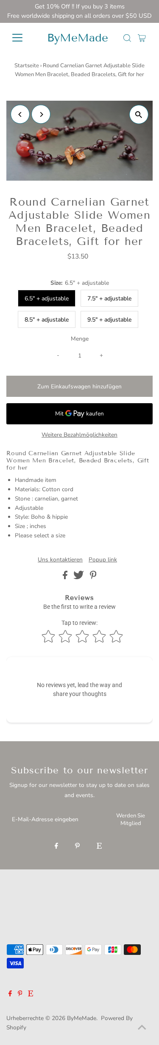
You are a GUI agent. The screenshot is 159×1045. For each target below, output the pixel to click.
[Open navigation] (21, 37)
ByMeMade (77, 37)
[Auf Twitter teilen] (79, 577)
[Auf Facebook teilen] (66, 577)
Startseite (26, 65)
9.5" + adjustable (109, 320)
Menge (80, 339)
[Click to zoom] (138, 114)
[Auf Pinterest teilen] (93, 577)
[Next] (40, 114)
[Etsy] (99, 846)
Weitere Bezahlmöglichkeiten (79, 435)
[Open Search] (127, 38)
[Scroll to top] (142, 1028)
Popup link (103, 560)
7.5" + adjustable (109, 298)
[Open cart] (142, 38)
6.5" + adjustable (47, 298)
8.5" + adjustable (47, 320)
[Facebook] (56, 846)
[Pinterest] (77, 846)
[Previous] (20, 114)
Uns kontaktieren (60, 560)
